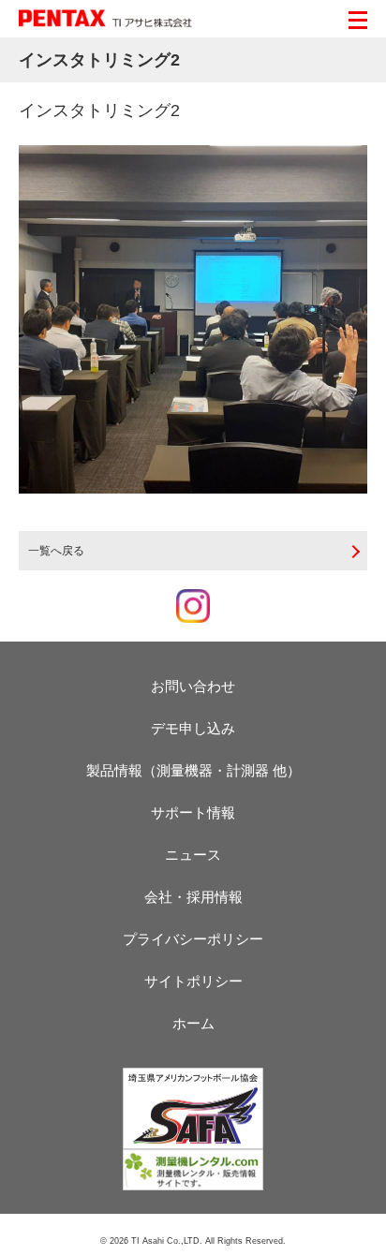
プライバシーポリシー (193, 939)
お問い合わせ (193, 686)
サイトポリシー (193, 981)
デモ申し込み (193, 728)
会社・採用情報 (193, 897)
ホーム (193, 1023)
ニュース (193, 855)
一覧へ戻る (56, 550)
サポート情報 (193, 812)
